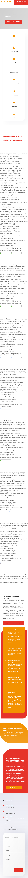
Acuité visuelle (14, 72)
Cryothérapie (14, 118)
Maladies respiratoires (14, 62)
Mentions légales (7, 824)
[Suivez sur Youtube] (10, 1)
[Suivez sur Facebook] (1, 1)
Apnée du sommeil (14, 83)
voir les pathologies (13, 623)
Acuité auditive (14, 95)
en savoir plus (13, 787)
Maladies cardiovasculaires (14, 40)
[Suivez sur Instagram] (4, 1)
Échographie (14, 106)
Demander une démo (21, 2)
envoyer (18, 870)
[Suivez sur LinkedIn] (7, 1)
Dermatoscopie (14, 51)
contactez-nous (13, 21)
